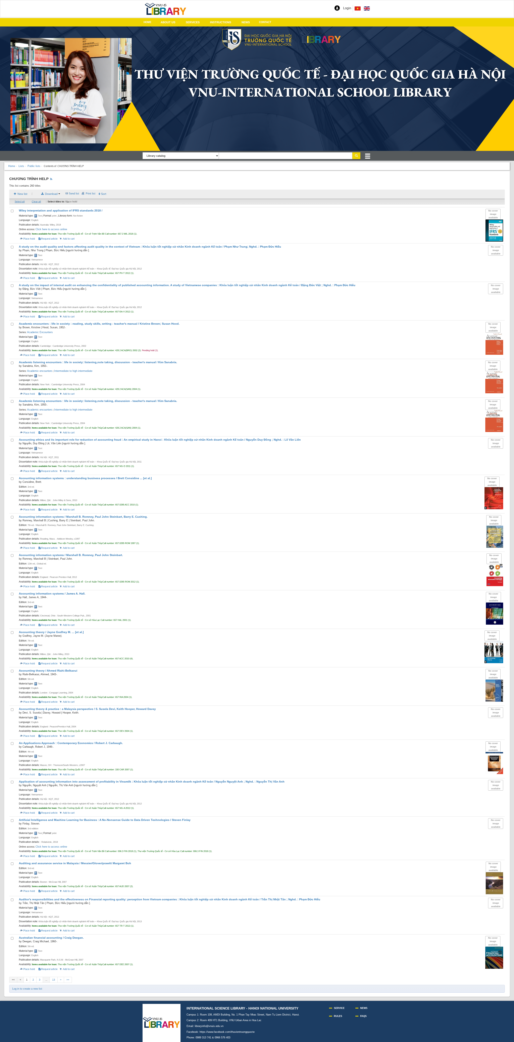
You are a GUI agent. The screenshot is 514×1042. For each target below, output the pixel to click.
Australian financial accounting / (51, 937)
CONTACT (265, 22)
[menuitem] (366, 8)
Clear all (36, 201)
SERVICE (339, 1008)
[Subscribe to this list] (51, 179)
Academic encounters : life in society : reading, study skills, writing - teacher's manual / (99, 323)
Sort (103, 193)
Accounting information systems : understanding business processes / (85, 478)
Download (51, 193)
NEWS (246, 22)
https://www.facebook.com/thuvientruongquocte (227, 1031)
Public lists (34, 166)
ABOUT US (168, 22)
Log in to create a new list (27, 988)
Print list (90, 193)
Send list (74, 193)
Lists (21, 166)
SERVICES (193, 22)
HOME (147, 22)
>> (67, 979)
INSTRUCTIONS (220, 22)
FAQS (363, 1016)
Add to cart (68, 238)
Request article (49, 238)
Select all (20, 201)
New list (22, 193)
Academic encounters (39, 370)
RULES (338, 1016)
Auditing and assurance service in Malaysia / (75, 863)
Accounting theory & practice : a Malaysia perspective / (87, 709)
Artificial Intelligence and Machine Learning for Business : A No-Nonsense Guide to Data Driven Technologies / (105, 819)
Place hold (71, 201)
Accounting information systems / (83, 516)
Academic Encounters (40, 332)
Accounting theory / (51, 632)
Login (347, 8)
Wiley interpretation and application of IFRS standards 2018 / (60, 210)
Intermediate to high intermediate (73, 370)
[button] (337, 8)
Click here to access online (51, 229)
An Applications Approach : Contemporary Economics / (71, 743)
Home (11, 166)
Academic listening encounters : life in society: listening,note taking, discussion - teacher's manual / (98, 362)
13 (53, 979)
